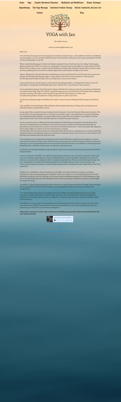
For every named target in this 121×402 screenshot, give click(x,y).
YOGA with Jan (60, 34)
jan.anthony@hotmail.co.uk (63, 47)
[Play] (55, 220)
